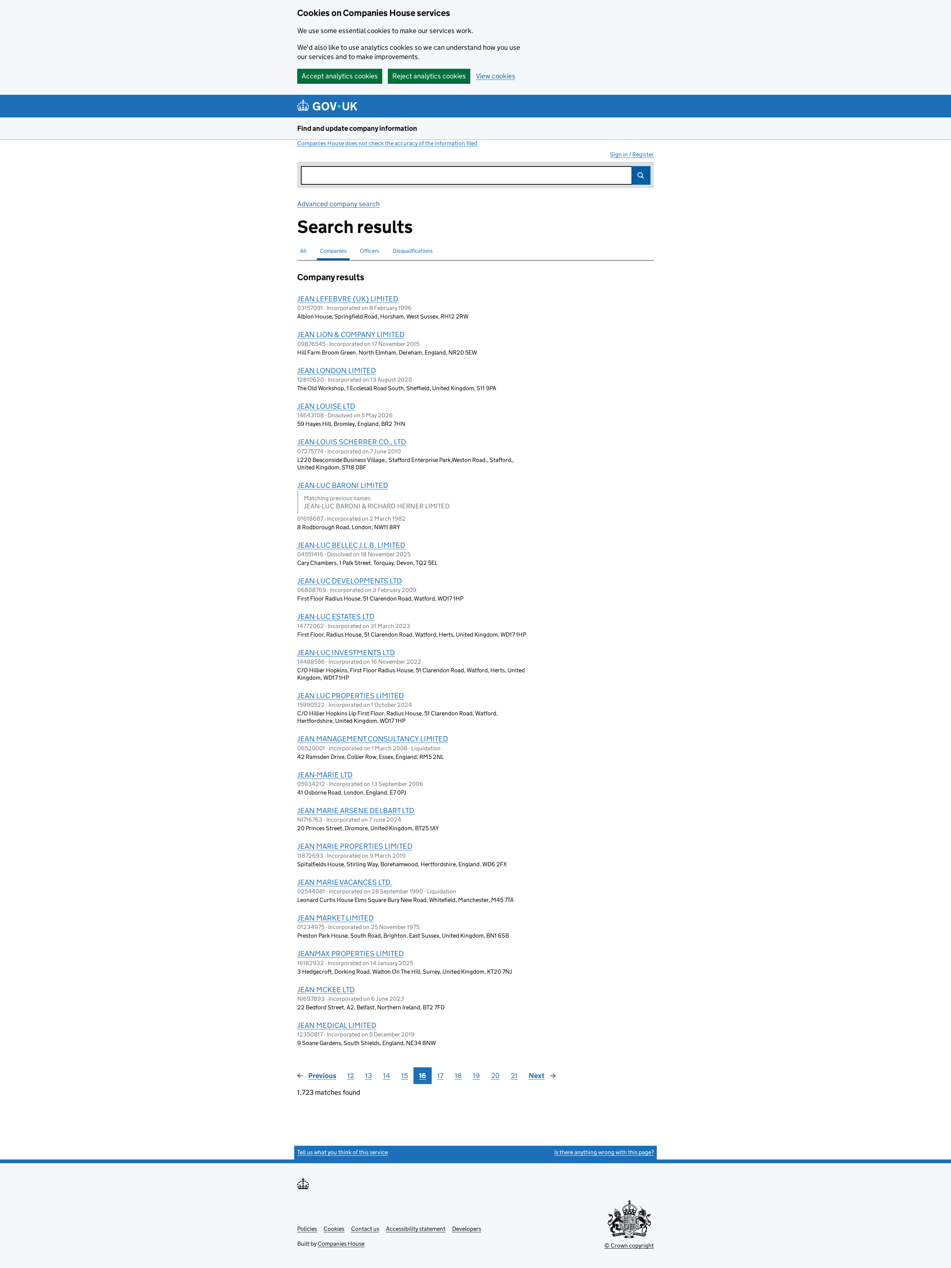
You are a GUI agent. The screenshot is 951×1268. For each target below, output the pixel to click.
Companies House (341, 1243)
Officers (369, 250)
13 (368, 1075)
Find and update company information (357, 128)
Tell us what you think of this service (342, 1152)
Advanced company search (338, 204)
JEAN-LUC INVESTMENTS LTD (346, 652)
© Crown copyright (629, 1245)
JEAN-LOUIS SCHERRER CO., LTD (351, 441)
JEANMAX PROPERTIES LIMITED (350, 953)
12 (350, 1075)
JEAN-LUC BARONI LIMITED (342, 485)
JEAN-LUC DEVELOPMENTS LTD (349, 580)
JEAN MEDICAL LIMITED (336, 1025)
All (303, 250)
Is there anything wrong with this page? (604, 1152)
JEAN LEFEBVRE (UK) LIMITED (347, 298)
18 (458, 1075)
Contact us (365, 1228)
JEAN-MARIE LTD (325, 774)
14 (386, 1075)
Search (641, 175)
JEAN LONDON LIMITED (336, 370)
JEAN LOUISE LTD (326, 406)
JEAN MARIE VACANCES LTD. (344, 882)
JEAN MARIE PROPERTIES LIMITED (354, 846)
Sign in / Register (632, 154)
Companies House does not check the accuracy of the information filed (387, 143)
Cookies (334, 1228)
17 (440, 1075)
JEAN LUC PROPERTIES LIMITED (350, 695)
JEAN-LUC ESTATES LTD (335, 616)
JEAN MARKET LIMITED (335, 917)
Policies (307, 1228)
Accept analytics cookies (340, 76)
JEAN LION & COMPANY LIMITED (351, 334)
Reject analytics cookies (429, 76)
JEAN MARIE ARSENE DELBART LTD (355, 810)
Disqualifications (413, 250)
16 (422, 1075)
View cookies (495, 76)
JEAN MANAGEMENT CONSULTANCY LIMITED (372, 738)
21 (514, 1075)
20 (495, 1075)
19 (476, 1075)
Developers (466, 1228)
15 (404, 1075)
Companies (333, 250)
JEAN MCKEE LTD (326, 989)
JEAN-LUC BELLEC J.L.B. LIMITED (351, 545)
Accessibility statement (415, 1228)
